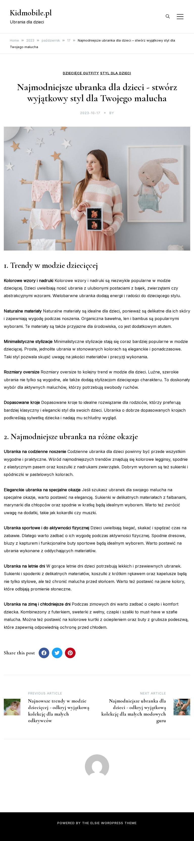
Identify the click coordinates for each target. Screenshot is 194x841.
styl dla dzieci (115, 73)
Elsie (95, 823)
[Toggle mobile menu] (180, 17)
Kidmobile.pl (31, 13)
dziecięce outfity (81, 73)
